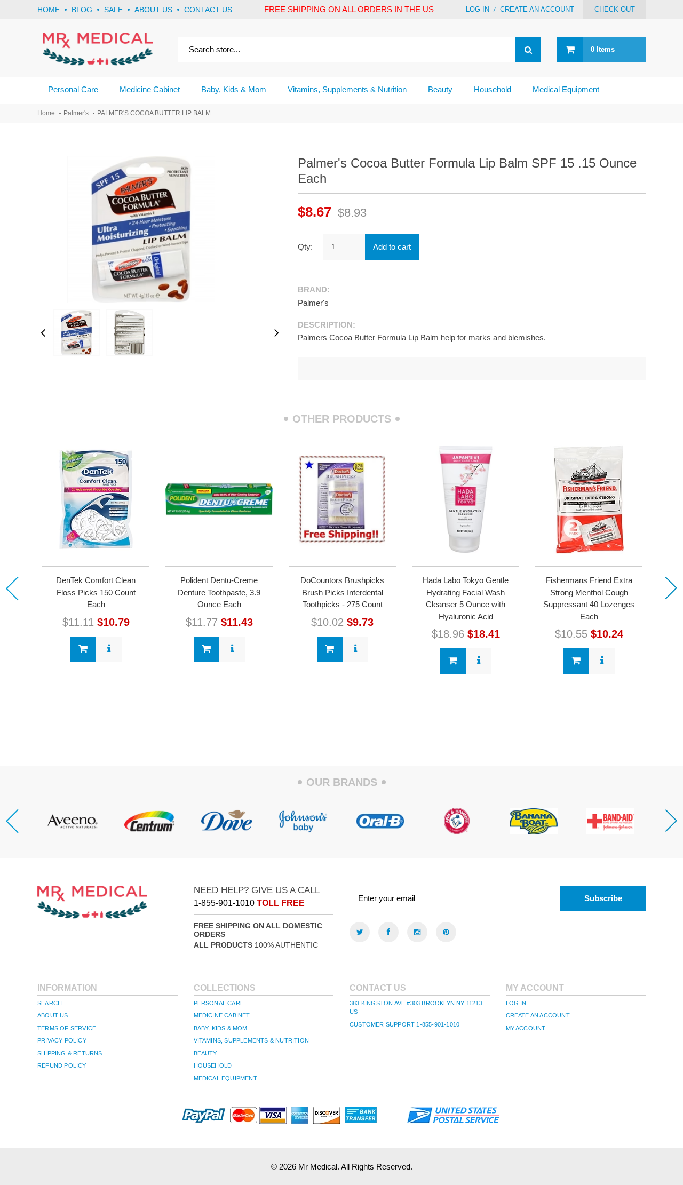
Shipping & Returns (69, 1053)
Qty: (305, 247)
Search (49, 1003)
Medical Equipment (225, 1078)
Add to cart (392, 246)
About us (153, 9)
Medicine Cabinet (222, 1015)
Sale (113, 9)
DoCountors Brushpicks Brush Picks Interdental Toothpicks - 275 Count (342, 592)
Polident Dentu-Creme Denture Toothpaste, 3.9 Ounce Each (219, 592)
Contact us (208, 9)
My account (526, 1028)
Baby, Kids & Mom (221, 1028)
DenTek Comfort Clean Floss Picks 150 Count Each (96, 592)
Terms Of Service (66, 1028)
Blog (82, 9)
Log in (477, 9)
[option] (95, 552)
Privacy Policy (61, 1040)
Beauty (205, 1053)
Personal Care (219, 1003)
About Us (52, 1015)
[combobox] (359, 49)
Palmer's (76, 113)
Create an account (537, 9)
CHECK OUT (614, 9)
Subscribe (603, 898)
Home (48, 9)
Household (213, 1065)
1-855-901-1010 (224, 903)
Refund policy (61, 1065)
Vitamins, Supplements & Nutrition (251, 1040)
